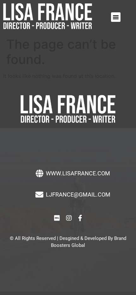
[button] (116, 17)
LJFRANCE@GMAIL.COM (78, 194)
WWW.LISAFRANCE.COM (78, 173)
